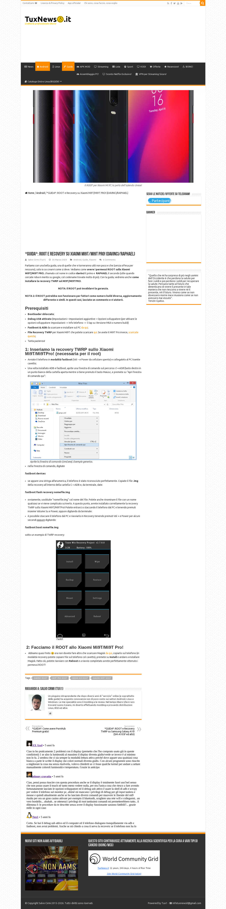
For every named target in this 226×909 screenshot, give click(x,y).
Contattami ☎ (30, 3)
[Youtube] (178, 3)
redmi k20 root (80, 678)
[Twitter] (174, 3)
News (31, 66)
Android (44, 66)
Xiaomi (92, 259)
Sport (130, 66)
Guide (70, 66)
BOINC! (189, 66)
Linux (57, 66)
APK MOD (85, 66)
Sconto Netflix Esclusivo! (119, 74)
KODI (143, 66)
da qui (84, 327)
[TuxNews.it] (47, 19)
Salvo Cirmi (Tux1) (37, 259)
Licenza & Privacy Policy (52, 3)
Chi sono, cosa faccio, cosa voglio (100, 3)
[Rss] (168, 3)
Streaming (103, 66)
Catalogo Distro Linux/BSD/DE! (43, 81)
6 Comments (109, 259)
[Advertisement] (138, 34)
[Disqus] (83, 783)
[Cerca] (202, 3)
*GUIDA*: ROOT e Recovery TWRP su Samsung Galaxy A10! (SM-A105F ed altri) (118, 730)
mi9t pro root (59, 678)
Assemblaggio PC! (89, 74)
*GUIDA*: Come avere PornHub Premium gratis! (49, 729)
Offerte (156, 66)
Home (30, 193)
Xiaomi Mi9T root (102, 678)
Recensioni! (173, 66)
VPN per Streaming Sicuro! (152, 74)
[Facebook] (171, 3)
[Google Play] (181, 3)
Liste (117, 66)
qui (95, 332)
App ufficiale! (74, 3)
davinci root (40, 678)
